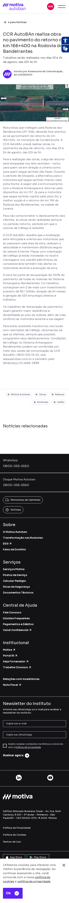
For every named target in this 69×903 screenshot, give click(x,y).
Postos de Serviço (15, 575)
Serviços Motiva (13, 569)
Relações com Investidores (21, 679)
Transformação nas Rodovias (23, 537)
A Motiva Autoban (15, 531)
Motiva (7, 649)
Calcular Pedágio (14, 580)
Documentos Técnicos (18, 592)
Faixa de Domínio (14, 549)
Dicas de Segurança (16, 586)
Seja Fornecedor (14, 661)
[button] (50, 6)
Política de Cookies (14, 834)
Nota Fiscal (10, 684)
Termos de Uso (12, 841)
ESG (5, 543)
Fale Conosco (12, 612)
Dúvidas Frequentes (16, 618)
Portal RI (8, 655)
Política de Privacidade (17, 827)
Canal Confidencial (15, 630)
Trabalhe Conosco (15, 667)
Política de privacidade (28, 747)
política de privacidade (33, 881)
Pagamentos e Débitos (18, 624)
